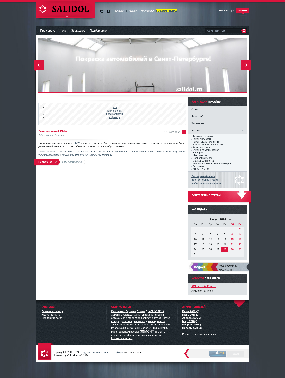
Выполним (132, 151)
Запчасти (197, 123)
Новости (59, 135)
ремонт (147, 331)
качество (164, 324)
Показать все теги (121, 338)
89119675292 (166, 11)
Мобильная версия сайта (206, 183)
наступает (54, 155)
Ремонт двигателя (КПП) (206, 141)
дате (114, 107)
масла (115, 327)
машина (124, 327)
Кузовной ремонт (202, 147)
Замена (115, 314)
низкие (156, 327)
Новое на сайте (51, 314)
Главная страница (52, 311)
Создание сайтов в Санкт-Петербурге (102, 352)
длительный (90, 151)
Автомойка (199, 166)
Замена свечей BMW (52, 131)
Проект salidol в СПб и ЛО (45, 352)
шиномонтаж (153, 335)
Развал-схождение (203, 136)
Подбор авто (98, 30)
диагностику (170, 151)
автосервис (133, 317)
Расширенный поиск (203, 176)
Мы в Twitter (101, 11)
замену (77, 155)
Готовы (141, 311)
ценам (141, 335)
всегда (115, 321)
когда (85, 155)
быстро (166, 318)
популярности (114, 110)
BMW (76, 143)
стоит (62, 151)
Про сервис (47, 30)
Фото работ (198, 116)
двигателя (126, 321)
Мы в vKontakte (108, 11)
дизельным (95, 155)
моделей (146, 327)
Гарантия (130, 311)
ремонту (160, 331)
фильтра (132, 335)
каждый (136, 324)
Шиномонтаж (200, 155)
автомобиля (118, 318)
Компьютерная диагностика (208, 144)
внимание (67, 155)
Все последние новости (205, 179)
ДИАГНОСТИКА (155, 311)
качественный (150, 324)
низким (164, 327)
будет (157, 318)
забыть (109, 151)
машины (134, 327)
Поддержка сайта (52, 318)
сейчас (115, 335)
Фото (63, 30)
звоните (127, 324)
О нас (195, 109)
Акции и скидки (201, 169)
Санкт (137, 314)
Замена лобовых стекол (206, 150)
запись (161, 321)
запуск (78, 151)
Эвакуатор (78, 30)
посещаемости (114, 114)
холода (151, 151)
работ (114, 331)
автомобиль (158, 314)
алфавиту (114, 117)
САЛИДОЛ (127, 314)
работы (134, 331)
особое (182, 151)
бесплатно (147, 318)
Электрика (198, 152)
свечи (159, 151)
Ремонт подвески (202, 139)
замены (142, 151)
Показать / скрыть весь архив (199, 334)
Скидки (146, 314)
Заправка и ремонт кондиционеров (212, 163)
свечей (70, 151)
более (101, 151)
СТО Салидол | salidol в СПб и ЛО (65, 9)
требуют (120, 151)
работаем (124, 331)
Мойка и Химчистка (203, 160)
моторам (107, 155)
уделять (43, 155)
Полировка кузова (202, 158)
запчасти (116, 324)
